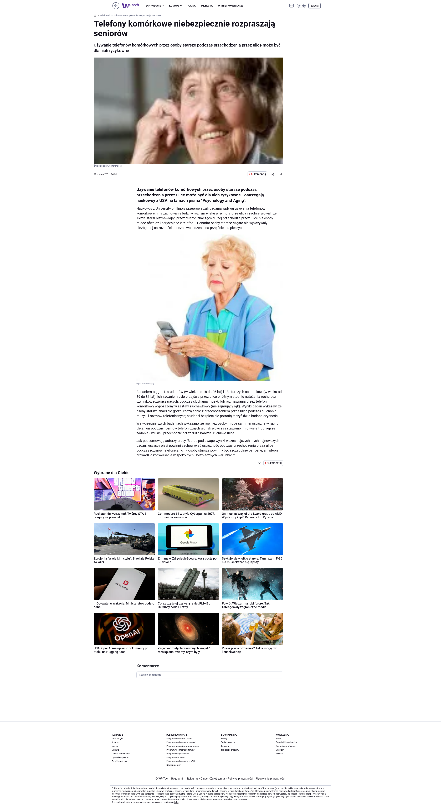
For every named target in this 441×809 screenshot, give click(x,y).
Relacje (279, 753)
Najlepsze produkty (230, 750)
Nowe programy (173, 765)
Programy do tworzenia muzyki (181, 742)
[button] (301, 6)
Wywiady (280, 750)
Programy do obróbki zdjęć (179, 738)
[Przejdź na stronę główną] (115, 8)
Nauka (192, 5)
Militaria (207, 5)
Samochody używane (286, 746)
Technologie (152, 5)
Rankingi (225, 746)
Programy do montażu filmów (180, 750)
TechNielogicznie (119, 761)
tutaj (176, 802)
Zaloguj (315, 5)
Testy (278, 738)
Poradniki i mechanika (286, 742)
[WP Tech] (133, 5)
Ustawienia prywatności (270, 778)
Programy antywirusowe (177, 753)
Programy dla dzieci (175, 757)
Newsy (224, 738)
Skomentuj (259, 174)
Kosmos (174, 5)
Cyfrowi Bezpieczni (120, 757)
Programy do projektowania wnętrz (182, 746)
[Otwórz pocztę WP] (291, 5)
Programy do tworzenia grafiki (180, 761)
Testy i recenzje (228, 742)
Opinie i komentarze (230, 5)
